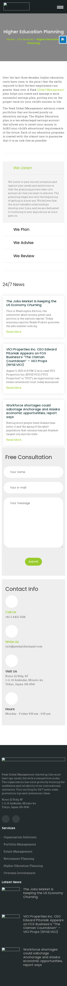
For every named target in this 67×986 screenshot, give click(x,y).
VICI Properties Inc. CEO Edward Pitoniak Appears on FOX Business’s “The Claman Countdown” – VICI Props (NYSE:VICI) (31, 357)
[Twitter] (5, 819)
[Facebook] (16, 819)
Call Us (10, 612)
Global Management (50, 89)
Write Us (12, 642)
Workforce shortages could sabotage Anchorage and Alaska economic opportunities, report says (33, 411)
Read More (13, 332)
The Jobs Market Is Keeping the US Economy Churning (31, 303)
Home (10, 39)
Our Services (25, 39)
